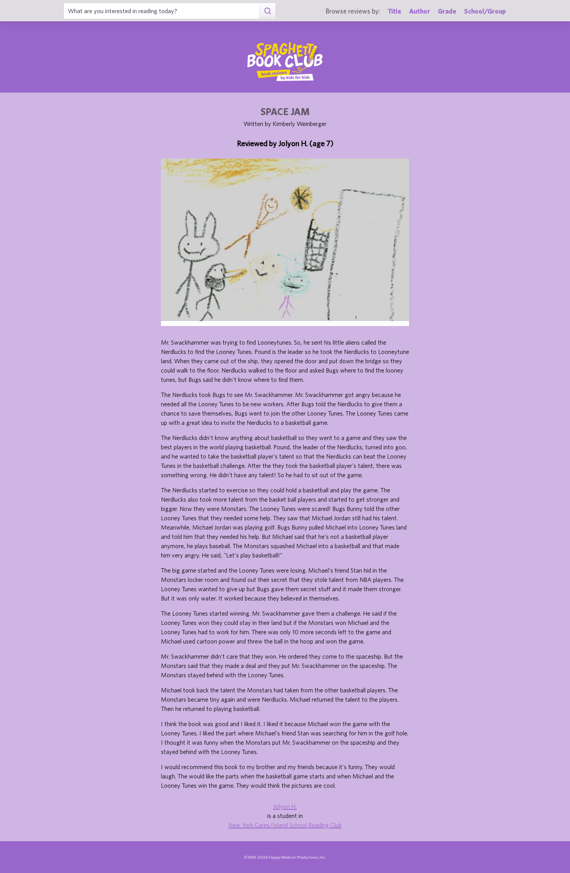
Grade (447, 11)
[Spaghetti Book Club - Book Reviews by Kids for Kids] (285, 61)
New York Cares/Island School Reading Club (285, 824)
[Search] (267, 11)
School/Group (485, 11)
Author (419, 11)
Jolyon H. (285, 806)
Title (394, 11)
